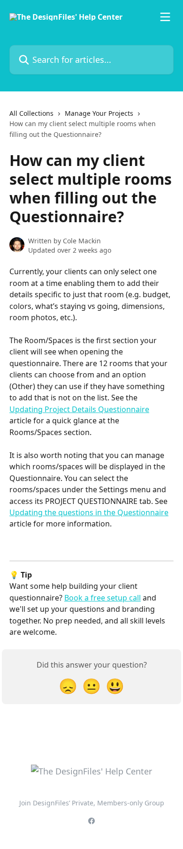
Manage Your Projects (99, 113)
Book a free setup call (102, 598)
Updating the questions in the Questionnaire (88, 512)
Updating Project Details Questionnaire (79, 409)
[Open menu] (165, 17)
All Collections (31, 113)
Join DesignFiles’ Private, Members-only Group (91, 802)
